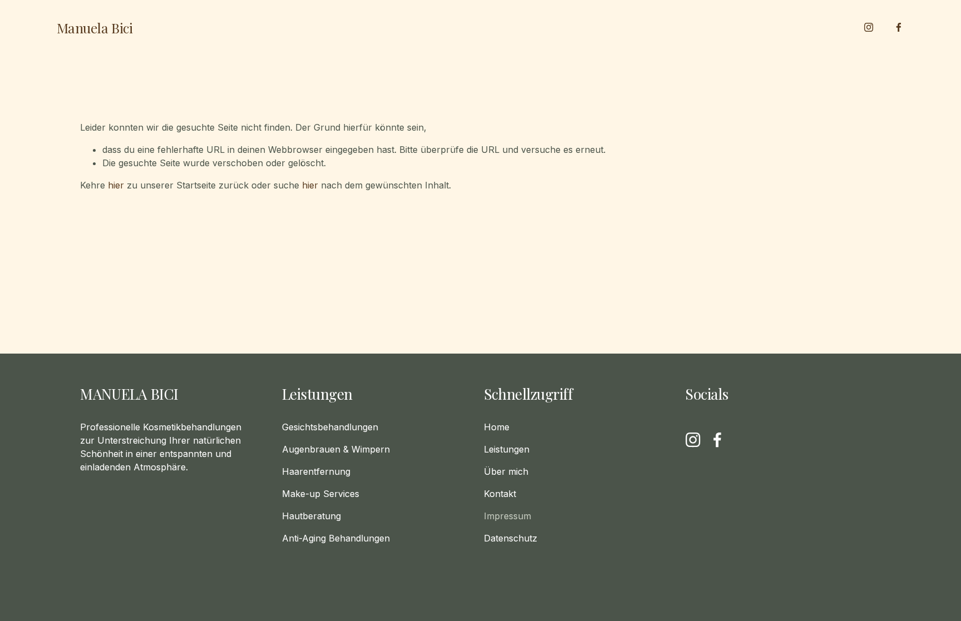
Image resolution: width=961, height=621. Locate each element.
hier (116, 185)
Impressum (507, 515)
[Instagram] (868, 27)
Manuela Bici (94, 27)
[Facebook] (898, 27)
